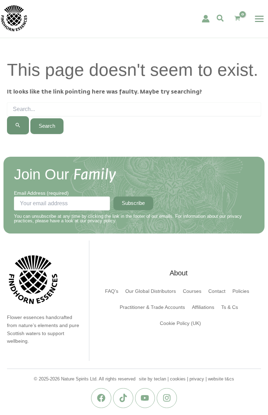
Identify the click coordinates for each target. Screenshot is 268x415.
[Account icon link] (206, 19)
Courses (192, 291)
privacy (196, 378)
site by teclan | (154, 378)
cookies (178, 378)
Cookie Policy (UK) (180, 323)
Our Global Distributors (150, 291)
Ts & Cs (229, 307)
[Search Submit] (18, 125)
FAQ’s (111, 291)
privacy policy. (102, 220)
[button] (220, 18)
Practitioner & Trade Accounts (152, 307)
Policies (240, 291)
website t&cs (221, 378)
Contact (216, 291)
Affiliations (203, 307)
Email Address (41, 193)
